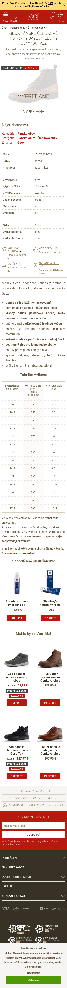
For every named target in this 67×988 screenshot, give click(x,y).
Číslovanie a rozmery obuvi (18, 553)
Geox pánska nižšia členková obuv (17, 677)
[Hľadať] (53, 15)
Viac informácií (33, 966)
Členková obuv (36, 27)
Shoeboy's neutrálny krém (50, 603)
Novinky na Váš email (33, 817)
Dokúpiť (16, 618)
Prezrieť (17, 703)
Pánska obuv (17, 27)
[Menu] (5, 15)
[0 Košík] (61, 15)
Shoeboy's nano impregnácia (17, 603)
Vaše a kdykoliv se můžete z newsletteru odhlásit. (30, 843)
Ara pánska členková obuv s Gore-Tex (17, 750)
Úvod (5, 27)
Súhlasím (33, 980)
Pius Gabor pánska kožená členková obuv (50, 677)
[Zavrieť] (64, 5)
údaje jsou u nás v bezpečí (21, 841)
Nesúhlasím (33, 972)
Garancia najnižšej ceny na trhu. (51, 268)
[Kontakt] (13, 15)
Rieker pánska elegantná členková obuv (50, 750)
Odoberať (33, 834)
